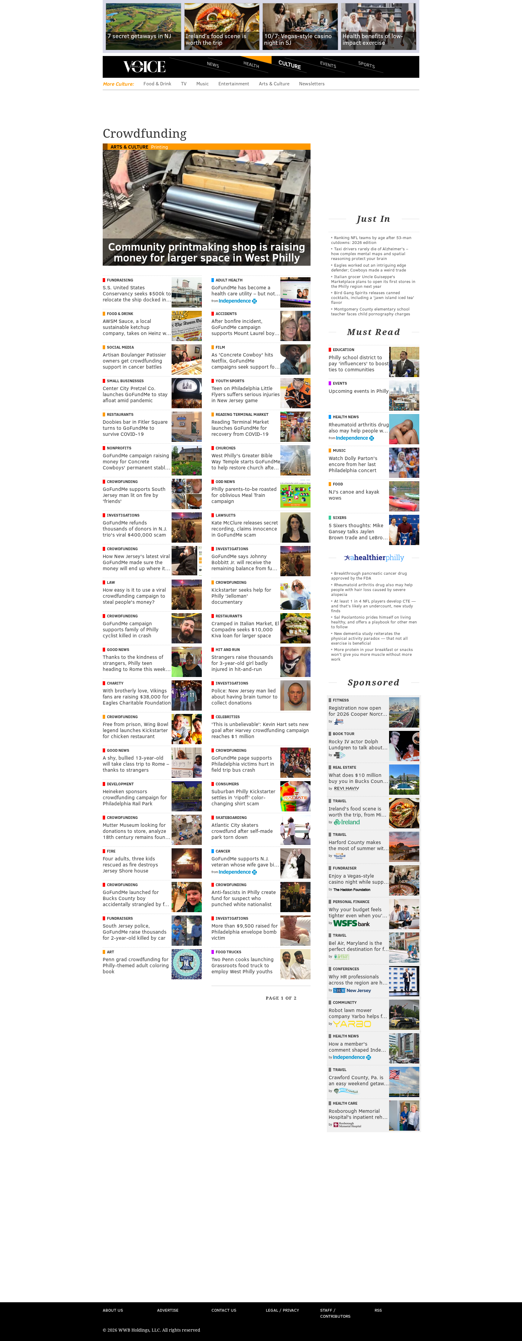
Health (251, 64)
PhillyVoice (144, 66)
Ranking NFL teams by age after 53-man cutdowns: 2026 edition (371, 240)
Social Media (120, 347)
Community (345, 1002)
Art (110, 952)
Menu (112, 66)
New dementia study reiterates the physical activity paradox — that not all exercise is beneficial (369, 638)
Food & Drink (157, 83)
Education (343, 349)
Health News (346, 416)
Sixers (339, 517)
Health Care (345, 1103)
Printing (159, 146)
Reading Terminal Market (242, 414)
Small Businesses (125, 380)
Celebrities (228, 716)
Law (111, 582)
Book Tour (343, 733)
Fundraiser (344, 868)
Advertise (168, 1310)
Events (328, 64)
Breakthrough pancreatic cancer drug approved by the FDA (369, 575)
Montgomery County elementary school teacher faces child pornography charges (370, 311)
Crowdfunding (122, 481)
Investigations (123, 515)
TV (184, 83)
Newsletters (312, 83)
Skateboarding (231, 817)
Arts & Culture (274, 83)
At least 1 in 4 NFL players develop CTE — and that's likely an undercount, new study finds (373, 605)
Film (220, 347)
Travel (339, 801)
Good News (118, 649)
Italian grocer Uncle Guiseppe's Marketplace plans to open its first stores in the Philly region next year (373, 281)
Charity (115, 683)
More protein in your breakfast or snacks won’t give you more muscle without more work (372, 654)
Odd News (225, 481)
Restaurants (120, 414)
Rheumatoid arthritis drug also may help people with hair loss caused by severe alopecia (372, 589)
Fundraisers (120, 918)
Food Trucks (228, 952)
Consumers (227, 784)
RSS (378, 1310)
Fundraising (120, 280)
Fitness (341, 700)
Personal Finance (351, 901)
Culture (290, 64)
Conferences (346, 968)
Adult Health (229, 280)
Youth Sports (230, 380)
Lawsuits (226, 515)
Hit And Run (228, 649)
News (213, 64)
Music (202, 83)
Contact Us (223, 1310)
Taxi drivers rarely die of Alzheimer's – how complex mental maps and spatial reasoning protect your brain (369, 253)
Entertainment (233, 83)
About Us (113, 1310)
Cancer (223, 851)
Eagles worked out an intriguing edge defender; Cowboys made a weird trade (368, 267)
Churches (226, 448)
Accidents (226, 313)
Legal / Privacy (282, 1310)
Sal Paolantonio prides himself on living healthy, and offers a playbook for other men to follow (374, 621)
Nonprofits (119, 448)
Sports (366, 64)
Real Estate (344, 767)
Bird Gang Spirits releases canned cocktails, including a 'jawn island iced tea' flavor (372, 297)
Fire (111, 851)
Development (120, 784)
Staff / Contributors (335, 1313)
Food (338, 484)
